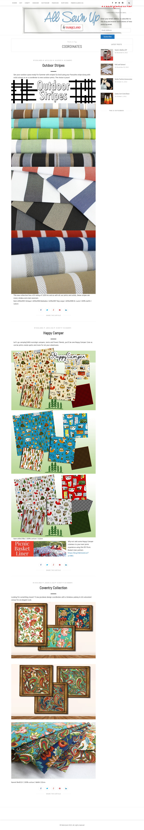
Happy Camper (53, 333)
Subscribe (108, 37)
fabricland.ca (77, 3)
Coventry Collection (53, 587)
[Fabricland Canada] (72, 20)
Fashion (55, 3)
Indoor (36, 3)
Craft (27, 3)
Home (14, 3)
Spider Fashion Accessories (123, 79)
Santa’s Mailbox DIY (121, 50)
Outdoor (45, 3)
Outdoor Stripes (53, 65)
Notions (64, 3)
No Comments (68, 60)
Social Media (38, 60)
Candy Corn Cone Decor (122, 94)
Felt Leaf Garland (120, 65)
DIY (21, 3)
